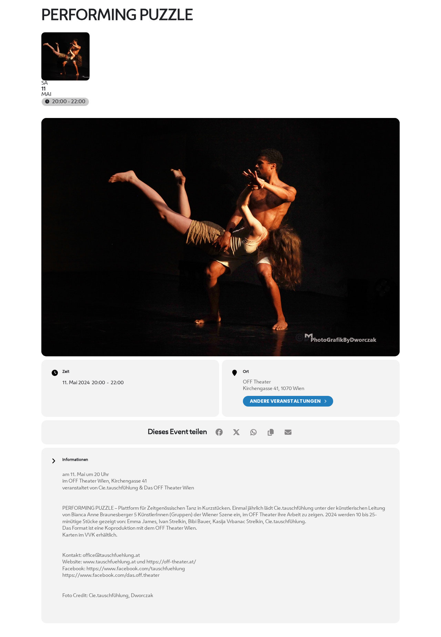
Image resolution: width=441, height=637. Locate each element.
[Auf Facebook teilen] (219, 432)
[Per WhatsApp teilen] (253, 432)
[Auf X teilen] (236, 432)
